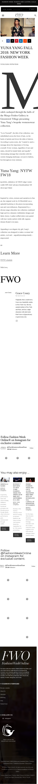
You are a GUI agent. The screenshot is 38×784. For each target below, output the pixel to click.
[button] (3, 15)
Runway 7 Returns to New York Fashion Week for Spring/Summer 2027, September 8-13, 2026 (17, 492)
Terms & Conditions (22, 769)
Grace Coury (23, 293)
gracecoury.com (21, 317)
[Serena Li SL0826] (4, 480)
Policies (32, 761)
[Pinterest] (16, 41)
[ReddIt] (25, 41)
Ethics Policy (28, 763)
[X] (12, 41)
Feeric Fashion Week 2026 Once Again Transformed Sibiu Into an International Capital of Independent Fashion (30, 494)
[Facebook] (8, 41)
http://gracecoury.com (20, 295)
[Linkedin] (21, 41)
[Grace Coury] (8, 361)
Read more (4, 528)
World (2, 488)
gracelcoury (28, 314)
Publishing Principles (19, 763)
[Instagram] (17, 321)
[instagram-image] (6, 458)
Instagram (8, 718)
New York (16, 502)
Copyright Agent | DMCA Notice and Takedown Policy (15, 761)
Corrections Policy (8, 763)
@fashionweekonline (17, 447)
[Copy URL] (29, 41)
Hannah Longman (3, 490)
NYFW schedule (6, 260)
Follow (31, 448)
